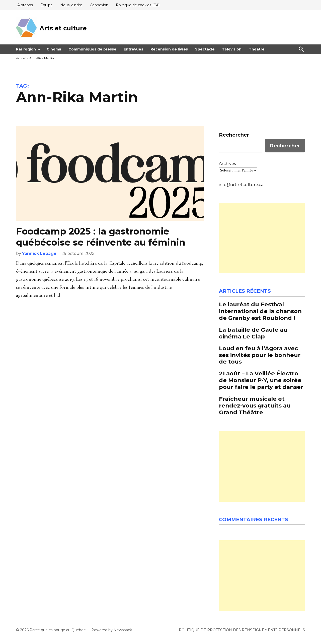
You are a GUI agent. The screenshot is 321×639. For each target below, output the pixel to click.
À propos (25, 5)
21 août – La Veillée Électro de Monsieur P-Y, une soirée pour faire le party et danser (261, 380)
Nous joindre (71, 5)
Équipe (46, 5)
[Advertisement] (262, 238)
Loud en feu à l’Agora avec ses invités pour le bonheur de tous (259, 355)
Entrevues (133, 49)
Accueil (21, 58)
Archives (227, 163)
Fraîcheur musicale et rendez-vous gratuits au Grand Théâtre (255, 405)
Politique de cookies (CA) (137, 5)
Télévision (232, 49)
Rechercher (234, 135)
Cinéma (54, 49)
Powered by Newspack (111, 630)
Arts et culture (63, 28)
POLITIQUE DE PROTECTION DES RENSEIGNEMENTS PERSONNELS (242, 630)
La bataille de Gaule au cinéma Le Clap (253, 333)
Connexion (99, 5)
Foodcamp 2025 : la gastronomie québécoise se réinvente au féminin (100, 237)
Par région (26, 49)
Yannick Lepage (39, 253)
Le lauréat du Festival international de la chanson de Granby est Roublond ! (260, 311)
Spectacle (205, 49)
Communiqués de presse (92, 49)
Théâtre (257, 49)
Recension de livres (169, 49)
